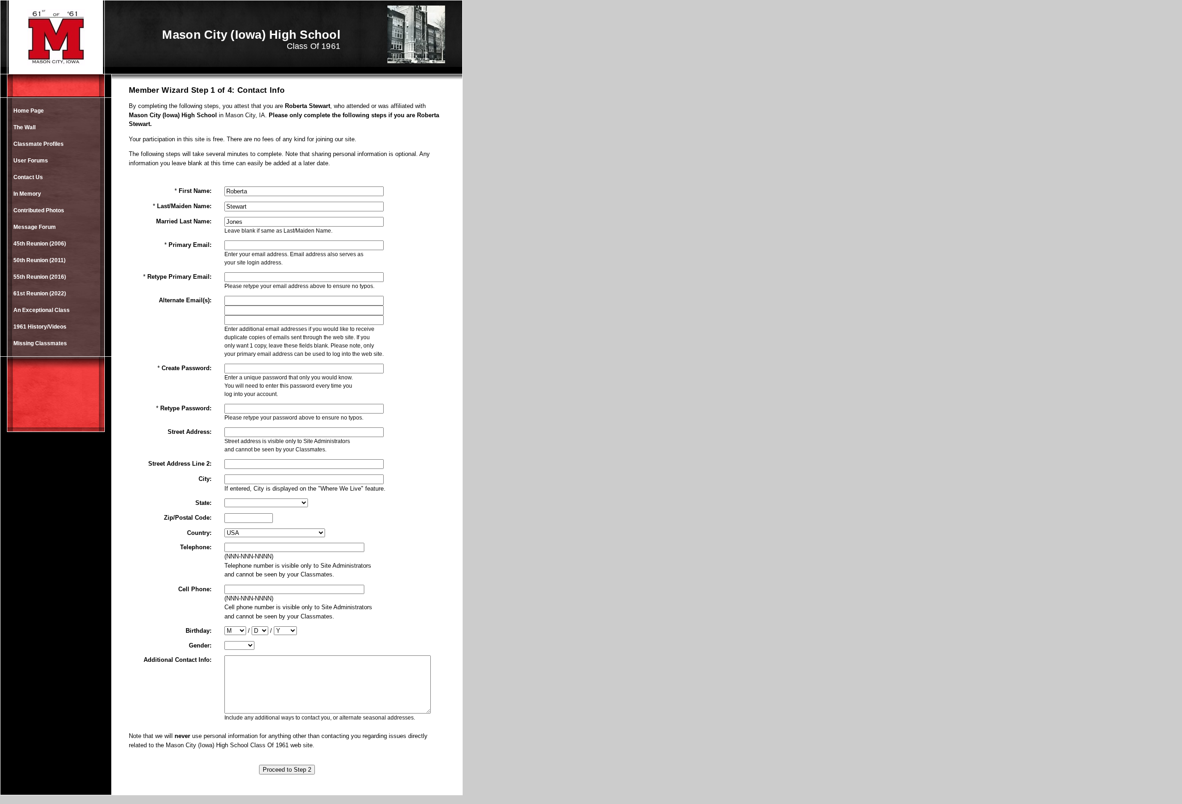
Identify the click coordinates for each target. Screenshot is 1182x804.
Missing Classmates (40, 343)
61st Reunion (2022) (39, 293)
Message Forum (34, 227)
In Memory (27, 194)
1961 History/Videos (39, 327)
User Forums (30, 160)
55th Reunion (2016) (39, 277)
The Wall (24, 127)
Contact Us (28, 177)
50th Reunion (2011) (39, 260)
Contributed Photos (38, 210)
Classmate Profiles (38, 144)
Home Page (28, 111)
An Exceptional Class (41, 310)
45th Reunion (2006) (39, 243)
